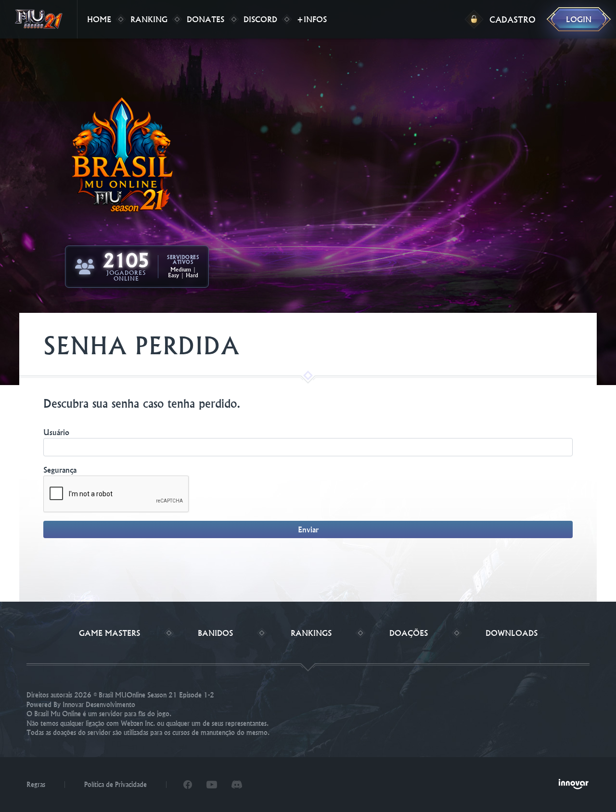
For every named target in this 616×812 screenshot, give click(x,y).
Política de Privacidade (115, 784)
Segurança (60, 470)
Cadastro (512, 19)
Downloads (512, 633)
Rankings (311, 633)
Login (578, 19)
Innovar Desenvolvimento (99, 704)
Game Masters (109, 633)
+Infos (311, 19)
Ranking (148, 19)
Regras (35, 784)
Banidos (215, 633)
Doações (408, 633)
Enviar (308, 529)
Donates (205, 19)
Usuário (56, 432)
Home (99, 19)
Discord (260, 19)
